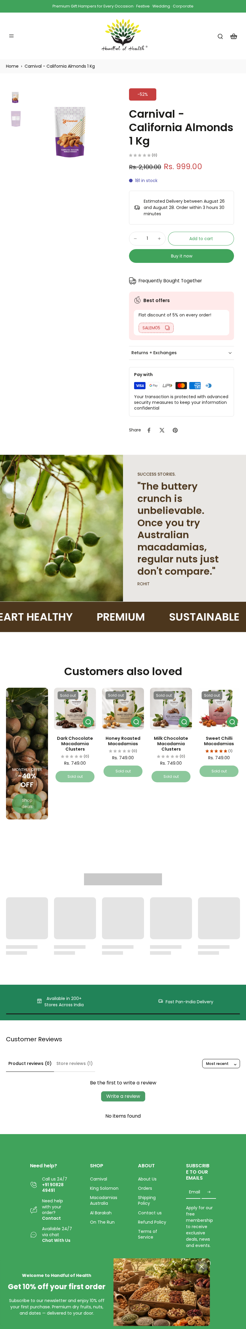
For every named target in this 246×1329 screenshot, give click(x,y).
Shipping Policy (147, 1200)
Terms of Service (147, 1234)
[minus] (135, 239)
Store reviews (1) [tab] (74, 1063)
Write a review (123, 1096)
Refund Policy (152, 1222)
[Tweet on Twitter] (162, 430)
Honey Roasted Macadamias (123, 741)
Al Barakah (101, 1213)
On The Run (102, 1222)
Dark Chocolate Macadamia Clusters (75, 743)
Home (12, 66)
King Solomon (104, 1188)
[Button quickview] (88, 721)
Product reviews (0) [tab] (30, 1063)
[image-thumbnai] (16, 97)
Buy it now (181, 256)
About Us (147, 1179)
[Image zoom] (72, 132)
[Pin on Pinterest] (175, 430)
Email (194, 1192)
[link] (27, 803)
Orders (145, 1188)
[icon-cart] (233, 36)
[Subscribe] (209, 1192)
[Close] (202, 1267)
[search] (220, 36)
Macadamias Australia (103, 1200)
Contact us (150, 1213)
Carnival (98, 1179)
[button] (201, 239)
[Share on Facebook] (148, 430)
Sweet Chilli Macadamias (219, 741)
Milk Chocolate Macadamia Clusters (171, 743)
